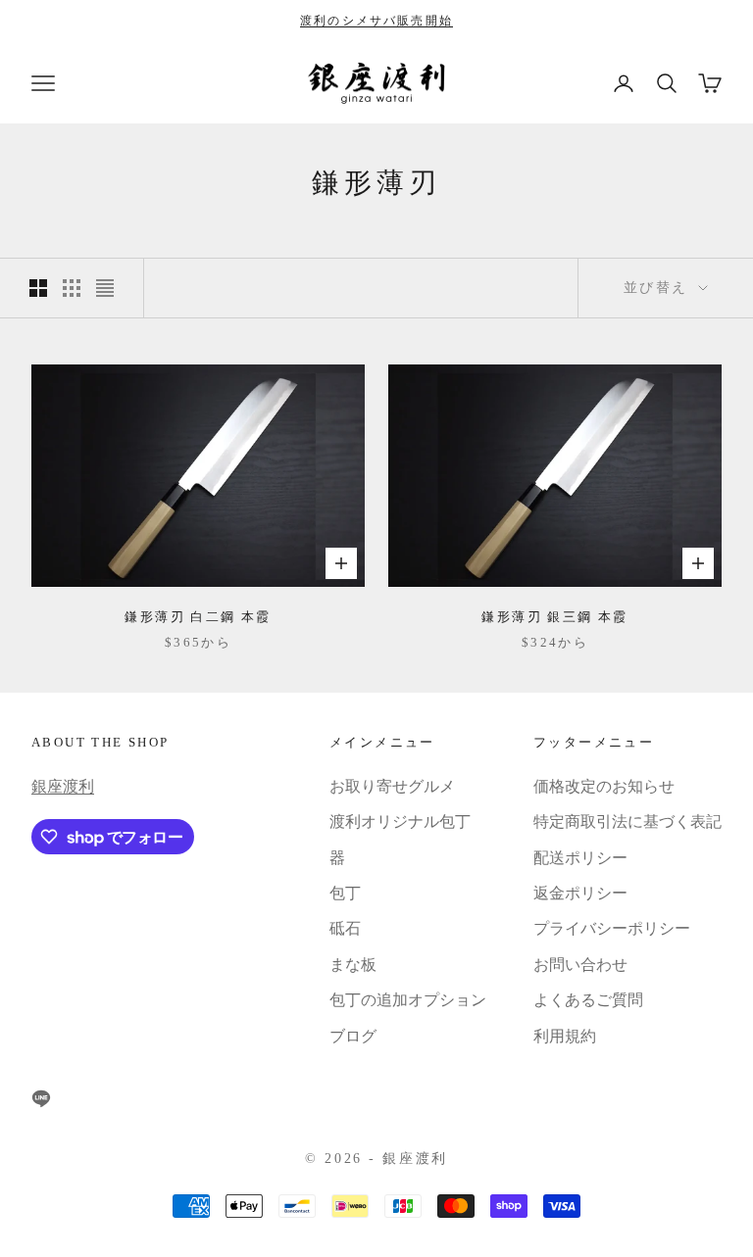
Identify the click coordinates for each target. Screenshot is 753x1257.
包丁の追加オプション (407, 999)
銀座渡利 (62, 786)
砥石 (345, 928)
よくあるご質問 (588, 999)
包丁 (345, 893)
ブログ (352, 1036)
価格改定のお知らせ (604, 786)
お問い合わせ (580, 964)
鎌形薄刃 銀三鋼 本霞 (554, 616)
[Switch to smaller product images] (71, 288)
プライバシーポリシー (611, 928)
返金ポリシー (580, 893)
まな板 (352, 964)
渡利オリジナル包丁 (400, 821)
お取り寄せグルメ (392, 786)
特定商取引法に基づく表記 (627, 821)
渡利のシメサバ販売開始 (376, 20)
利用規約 (564, 1036)
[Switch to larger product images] (38, 288)
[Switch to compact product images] (105, 288)
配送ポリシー (580, 857)
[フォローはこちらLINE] (41, 1098)
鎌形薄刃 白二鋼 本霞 (198, 616)
